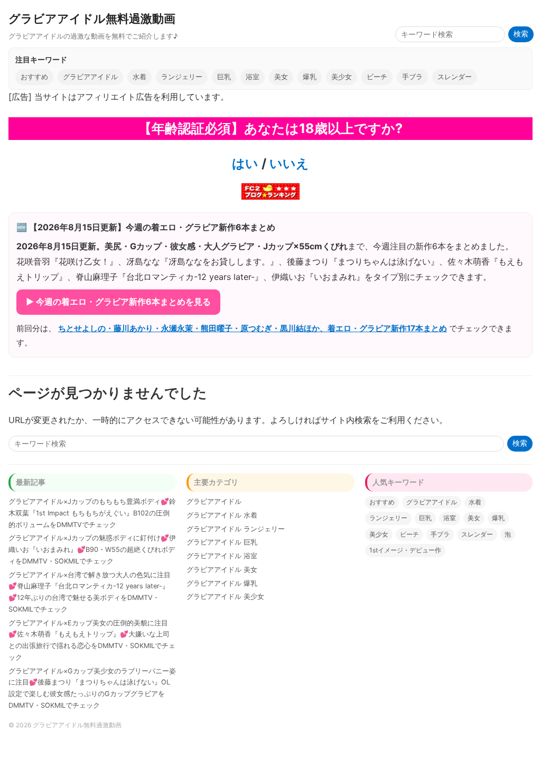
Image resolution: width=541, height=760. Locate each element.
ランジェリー (181, 77)
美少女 (341, 77)
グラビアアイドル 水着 (221, 515)
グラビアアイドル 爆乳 (221, 583)
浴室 (252, 77)
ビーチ (377, 77)
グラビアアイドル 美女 (221, 570)
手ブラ (412, 77)
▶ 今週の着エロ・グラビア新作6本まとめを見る (118, 301)
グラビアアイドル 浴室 (221, 556)
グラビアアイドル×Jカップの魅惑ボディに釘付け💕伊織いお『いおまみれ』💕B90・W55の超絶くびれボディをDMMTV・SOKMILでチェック (92, 549)
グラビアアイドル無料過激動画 (91, 18)
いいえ (287, 163)
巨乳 (224, 77)
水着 (139, 77)
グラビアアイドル (90, 77)
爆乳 (309, 77)
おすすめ (34, 77)
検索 (521, 34)
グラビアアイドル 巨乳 (221, 542)
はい (245, 163)
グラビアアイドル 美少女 (225, 597)
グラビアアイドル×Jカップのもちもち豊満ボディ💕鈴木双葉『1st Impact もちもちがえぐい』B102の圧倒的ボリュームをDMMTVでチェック (92, 513)
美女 (281, 77)
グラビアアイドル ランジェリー (235, 529)
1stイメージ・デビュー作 (405, 550)
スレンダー (454, 77)
